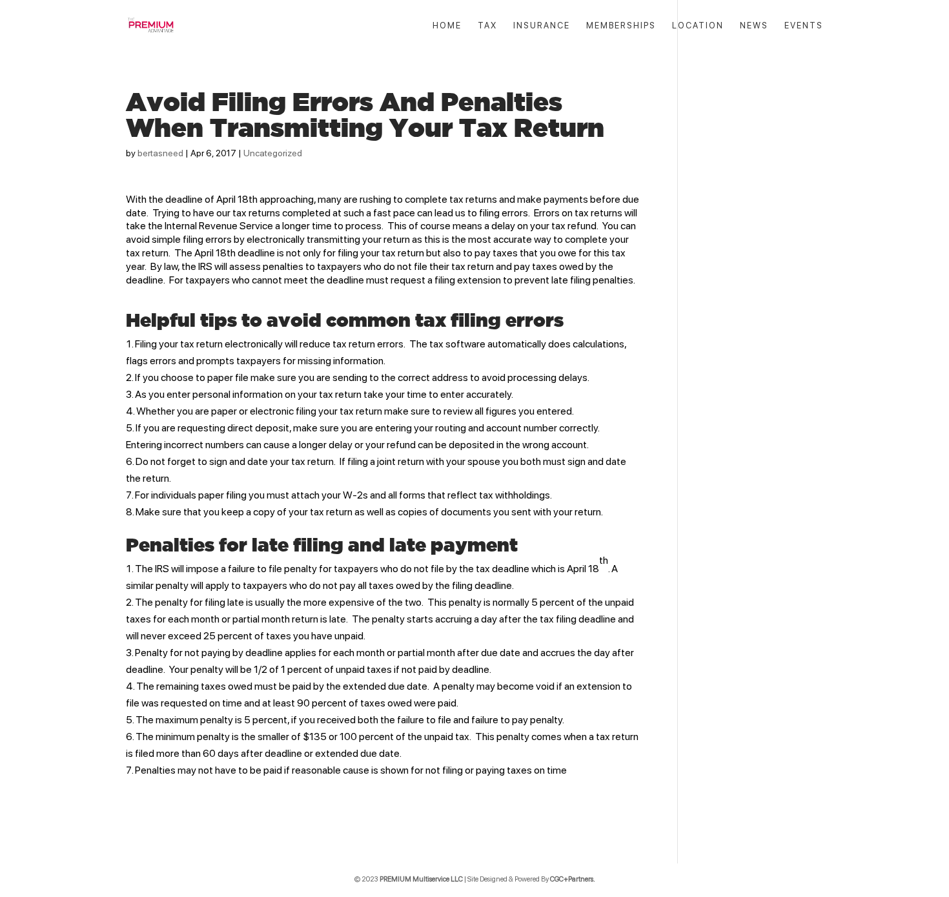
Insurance (541, 25)
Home (447, 25)
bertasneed (160, 153)
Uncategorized (272, 153)
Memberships (621, 25)
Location (698, 25)
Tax (487, 25)
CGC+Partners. (572, 879)
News (754, 25)
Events (803, 25)
